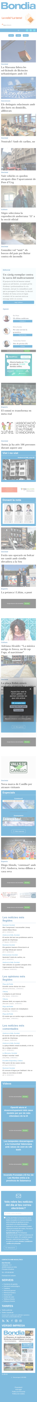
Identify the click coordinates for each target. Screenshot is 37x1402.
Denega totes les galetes (18, 706)
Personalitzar (18, 710)
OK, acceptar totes (18, 703)
